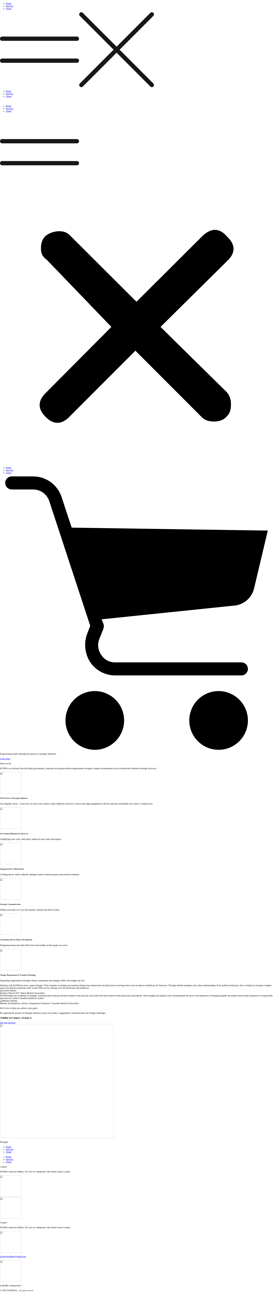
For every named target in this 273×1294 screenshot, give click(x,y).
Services (9, 6)
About (8, 8)
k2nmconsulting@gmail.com (13, 1256)
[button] (136, 50)
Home (8, 3)
